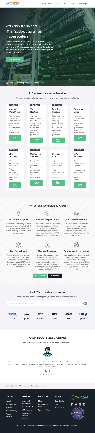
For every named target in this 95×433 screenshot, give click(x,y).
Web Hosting (27, 406)
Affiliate (9, 407)
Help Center (60, 401)
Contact (58, 404)
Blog (72, 4)
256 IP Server (27, 419)
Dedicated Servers (38, 386)
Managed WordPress (26, 402)
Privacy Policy (11, 411)
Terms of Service (9, 415)
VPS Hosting (24, 386)
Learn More (15, 138)
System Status (44, 410)
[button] (40, 374)
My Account (59, 407)
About (8, 401)
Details (41, 82)
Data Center (47, 4)
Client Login (83, 4)
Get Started (14, 59)
